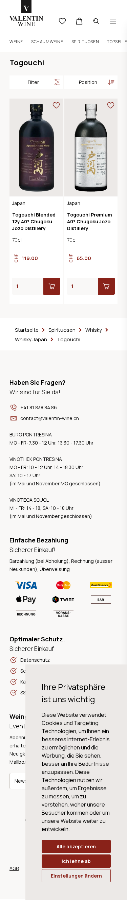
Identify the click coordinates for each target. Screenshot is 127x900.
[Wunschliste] (62, 21)
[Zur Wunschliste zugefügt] (56, 105)
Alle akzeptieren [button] (76, 846)
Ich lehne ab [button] (76, 861)
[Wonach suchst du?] (96, 21)
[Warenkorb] (79, 21)
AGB (14, 868)
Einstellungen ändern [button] (76, 875)
